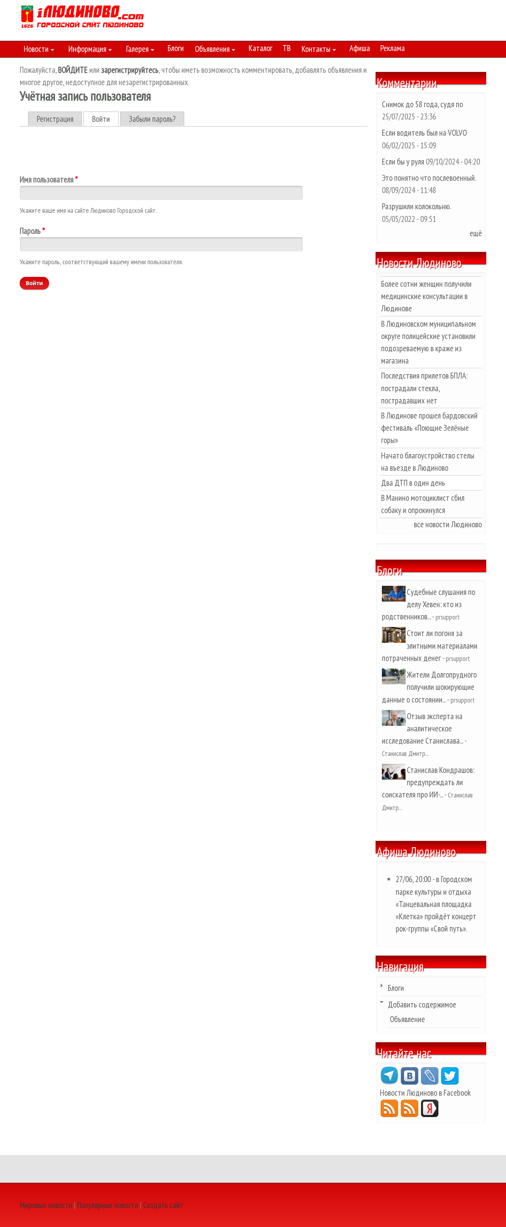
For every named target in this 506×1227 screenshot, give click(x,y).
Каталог (260, 48)
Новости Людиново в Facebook (425, 1092)
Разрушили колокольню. (416, 206)
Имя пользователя (49, 179)
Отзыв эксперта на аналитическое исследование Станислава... (422, 728)
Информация (85, 50)
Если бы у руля (404, 161)
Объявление (407, 1019)
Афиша (359, 48)
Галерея (135, 50)
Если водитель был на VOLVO (424, 132)
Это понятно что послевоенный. (429, 177)
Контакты (314, 50)
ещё (476, 233)
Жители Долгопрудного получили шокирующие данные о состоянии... (429, 686)
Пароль (32, 230)
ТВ (287, 48)
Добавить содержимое (422, 1004)
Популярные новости (107, 1205)
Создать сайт (163, 1205)
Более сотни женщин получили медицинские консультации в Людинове (426, 296)
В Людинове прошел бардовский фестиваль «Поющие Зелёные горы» (429, 427)
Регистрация (55, 119)
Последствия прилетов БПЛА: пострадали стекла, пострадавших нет (424, 387)
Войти (105, 119)
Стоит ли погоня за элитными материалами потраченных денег (430, 645)
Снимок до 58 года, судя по (422, 104)
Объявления (210, 50)
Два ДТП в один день (413, 482)
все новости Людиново (448, 524)
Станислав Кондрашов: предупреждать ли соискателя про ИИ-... (428, 782)
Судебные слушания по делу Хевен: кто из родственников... (428, 604)
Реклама (392, 48)
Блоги (176, 48)
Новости (34, 50)
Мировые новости (46, 1205)
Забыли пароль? (152, 119)
